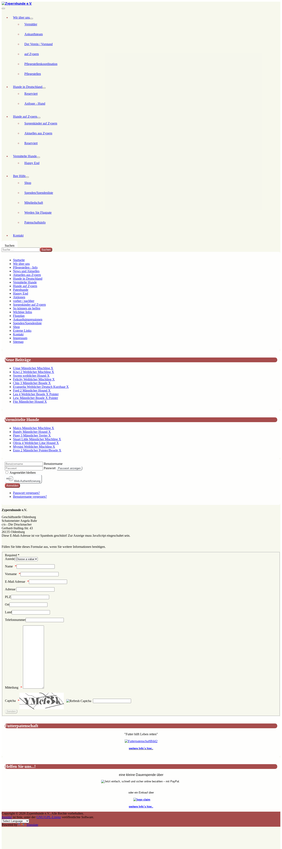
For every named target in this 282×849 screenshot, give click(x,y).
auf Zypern (31, 54)
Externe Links (22, 330)
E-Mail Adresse (15, 581)
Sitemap (18, 341)
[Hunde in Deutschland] (44, 88)
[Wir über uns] (31, 18)
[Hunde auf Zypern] (38, 117)
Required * (12, 555)
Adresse (10, 589)
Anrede (10, 559)
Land (8, 612)
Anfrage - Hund (34, 103)
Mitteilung (11, 687)
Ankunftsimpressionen (27, 319)
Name (9, 566)
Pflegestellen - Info (25, 267)
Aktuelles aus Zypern (38, 133)
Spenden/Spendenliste (38, 192)
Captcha (10, 700)
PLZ (8, 597)
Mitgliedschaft (33, 202)
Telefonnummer (15, 620)
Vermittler (30, 24)
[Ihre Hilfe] (27, 177)
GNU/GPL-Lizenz (48, 817)
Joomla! (7, 817)
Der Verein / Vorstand (38, 44)
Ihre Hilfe (19, 176)
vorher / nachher (23, 301)
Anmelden (12, 485)
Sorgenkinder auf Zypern (40, 123)
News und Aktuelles (26, 271)
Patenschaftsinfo (35, 222)
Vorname (11, 574)
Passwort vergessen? (26, 493)
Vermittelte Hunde (25, 156)
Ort (7, 604)
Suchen (9, 245)
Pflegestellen (32, 74)
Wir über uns (21, 17)
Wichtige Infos (22, 312)
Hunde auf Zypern (25, 116)
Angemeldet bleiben (22, 472)
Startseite (19, 260)
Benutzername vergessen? (30, 496)
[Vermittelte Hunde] (38, 157)
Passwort (50, 468)
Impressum (20, 338)
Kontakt (18, 235)
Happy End (31, 163)
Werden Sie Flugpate (38, 212)
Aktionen (19, 297)
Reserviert (31, 93)
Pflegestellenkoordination (40, 64)
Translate (32, 825)
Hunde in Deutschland (27, 87)
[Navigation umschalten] (3, 8)
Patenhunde (20, 289)
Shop (27, 183)
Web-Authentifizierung (26, 481)
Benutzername (53, 463)
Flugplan (19, 315)
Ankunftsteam (33, 34)
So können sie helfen (26, 308)
